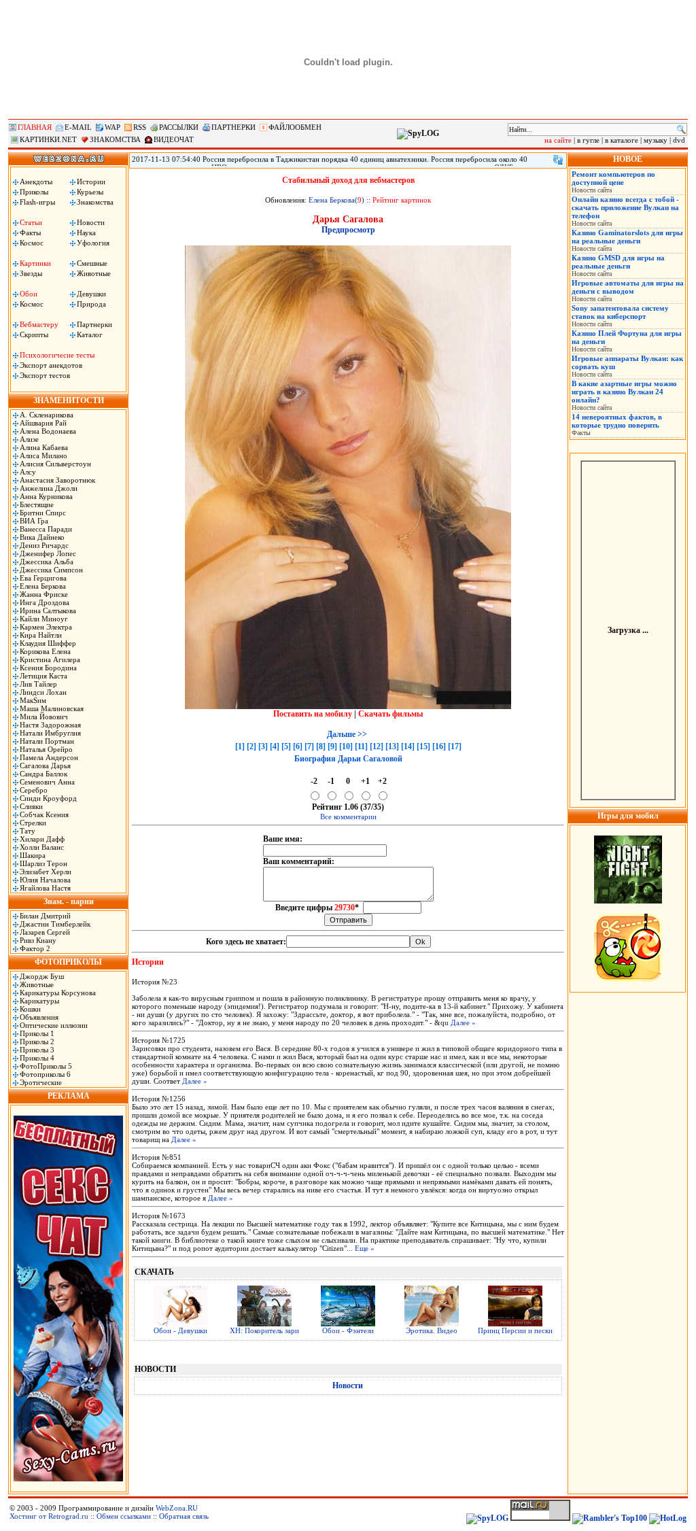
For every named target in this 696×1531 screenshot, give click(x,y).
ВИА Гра (34, 521)
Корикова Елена (45, 651)
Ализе (29, 439)
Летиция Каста (43, 676)
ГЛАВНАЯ (35, 127)
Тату (27, 831)
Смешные (92, 263)
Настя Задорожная (50, 725)
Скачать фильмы (390, 714)
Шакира (33, 855)
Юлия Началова (45, 880)
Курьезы (90, 192)
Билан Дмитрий (45, 916)
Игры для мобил (628, 816)
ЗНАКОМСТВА (115, 139)
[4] (274, 746)
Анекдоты (36, 181)
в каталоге (621, 140)
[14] (408, 746)
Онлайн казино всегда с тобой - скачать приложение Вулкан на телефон (625, 207)
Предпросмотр (348, 230)
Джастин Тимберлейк (55, 924)
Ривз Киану (38, 940)
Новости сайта (592, 190)
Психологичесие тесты (57, 355)
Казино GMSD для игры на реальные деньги (618, 262)
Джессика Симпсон (51, 570)
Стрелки (33, 823)
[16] (439, 746)
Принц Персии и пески (515, 1330)
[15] (423, 746)
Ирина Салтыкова (48, 610)
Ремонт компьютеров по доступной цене (613, 178)
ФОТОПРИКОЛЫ (68, 962)
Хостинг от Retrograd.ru (49, 1516)
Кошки (30, 1009)
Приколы (34, 192)
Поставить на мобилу (312, 714)
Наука (86, 232)
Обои (28, 294)
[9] (332, 746)
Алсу (28, 472)
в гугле (588, 140)
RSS (139, 127)
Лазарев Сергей (45, 932)
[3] (263, 746)
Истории (91, 181)
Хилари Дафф (42, 839)
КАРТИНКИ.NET (48, 139)
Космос (32, 243)
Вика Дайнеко (42, 537)
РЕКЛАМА (69, 1096)
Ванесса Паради (46, 529)
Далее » (463, 1022)
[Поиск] (681, 129)
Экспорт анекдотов (51, 365)
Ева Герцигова (43, 578)
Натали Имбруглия (50, 733)
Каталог (90, 334)
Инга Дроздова (44, 602)
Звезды (31, 273)
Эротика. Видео (431, 1330)
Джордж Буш (42, 976)
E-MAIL (78, 127)
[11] (361, 746)
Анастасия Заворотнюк (57, 480)
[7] (309, 746)
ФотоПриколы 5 (46, 1066)
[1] (240, 746)
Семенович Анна (47, 782)
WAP (112, 127)
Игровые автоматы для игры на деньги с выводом (628, 287)
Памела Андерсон (49, 757)
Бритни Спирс (43, 513)
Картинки (35, 263)
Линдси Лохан (43, 692)
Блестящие (37, 504)
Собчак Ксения (44, 814)
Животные (94, 273)
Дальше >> (347, 734)
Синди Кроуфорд (48, 798)
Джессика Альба (46, 561)
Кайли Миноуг (44, 619)
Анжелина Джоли (48, 488)
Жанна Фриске (44, 594)
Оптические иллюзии (54, 1025)
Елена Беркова (43, 586)
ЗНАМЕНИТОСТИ (68, 400)
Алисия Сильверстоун (55, 464)
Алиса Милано (43, 455)
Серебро (34, 790)
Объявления (39, 1017)
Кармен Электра (46, 627)
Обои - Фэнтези (348, 1330)
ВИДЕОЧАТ (174, 139)
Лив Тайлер (38, 684)
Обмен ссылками (124, 1516)
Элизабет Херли (45, 871)
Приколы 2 (37, 1041)
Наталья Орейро (46, 749)
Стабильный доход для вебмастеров (348, 180)
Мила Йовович (44, 716)
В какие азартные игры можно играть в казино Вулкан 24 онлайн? (624, 391)
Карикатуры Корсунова (58, 992)
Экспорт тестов (45, 375)
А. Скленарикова (46, 415)
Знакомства (95, 202)
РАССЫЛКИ (178, 127)
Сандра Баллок (43, 774)
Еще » (365, 1248)
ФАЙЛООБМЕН (294, 127)
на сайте (558, 140)
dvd (679, 140)
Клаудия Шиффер (48, 643)
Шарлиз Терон (43, 863)
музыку (655, 140)
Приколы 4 (37, 1058)
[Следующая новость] (558, 160)
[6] (297, 746)
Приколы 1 (37, 1033)
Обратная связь (184, 1516)
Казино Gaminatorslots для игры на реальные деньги (627, 236)
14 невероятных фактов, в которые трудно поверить (617, 421)
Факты (30, 232)
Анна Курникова (46, 496)
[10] (346, 746)
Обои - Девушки (180, 1330)
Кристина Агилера (50, 659)
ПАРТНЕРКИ (233, 127)
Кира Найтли (41, 635)
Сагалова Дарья (45, 765)
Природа (91, 304)
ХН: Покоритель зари (264, 1330)
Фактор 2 (35, 948)
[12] (376, 746)
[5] (286, 746)
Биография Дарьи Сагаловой (348, 758)
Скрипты (34, 334)
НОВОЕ (627, 159)
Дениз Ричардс (44, 545)
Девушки (91, 294)
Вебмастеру (39, 324)
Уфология (93, 243)
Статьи (31, 222)
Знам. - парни (69, 901)
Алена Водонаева (48, 431)
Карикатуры (39, 1001)
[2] (251, 746)
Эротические (41, 1082)
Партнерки (94, 324)
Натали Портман (47, 741)
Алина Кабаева (44, 447)
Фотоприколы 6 (45, 1074)
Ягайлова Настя (45, 888)
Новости (91, 222)
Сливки (31, 806)
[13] (392, 746)
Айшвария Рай (43, 423)
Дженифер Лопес (48, 553)
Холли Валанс (42, 847)
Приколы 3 (37, 1050)
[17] (455, 746)
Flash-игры (37, 202)
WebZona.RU (177, 1508)
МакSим (33, 700)
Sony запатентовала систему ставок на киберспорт (620, 312)
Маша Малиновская (52, 708)
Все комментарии (348, 816)
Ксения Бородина (48, 668)
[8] (321, 746)
